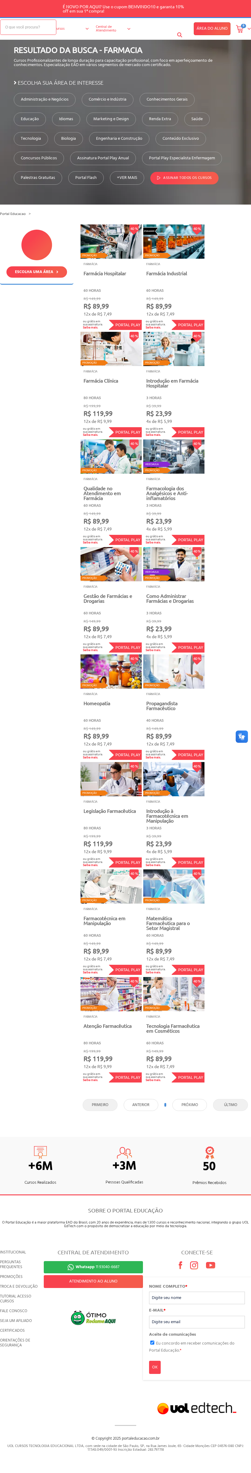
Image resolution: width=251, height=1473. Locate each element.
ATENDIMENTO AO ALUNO (93, 1281)
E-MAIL (157, 1310)
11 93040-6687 (97, 1267)
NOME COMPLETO (168, 1286)
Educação (30, 119)
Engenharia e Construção (119, 139)
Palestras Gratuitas (38, 178)
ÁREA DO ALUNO (212, 28)
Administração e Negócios (45, 100)
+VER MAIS (127, 178)
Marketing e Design (111, 119)
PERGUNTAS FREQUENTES (11, 1264)
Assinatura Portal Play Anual (103, 158)
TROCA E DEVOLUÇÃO (19, 1286)
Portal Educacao (13, 214)
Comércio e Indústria (107, 100)
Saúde (197, 119)
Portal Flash (86, 178)
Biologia (68, 139)
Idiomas (66, 119)
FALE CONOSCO (13, 1311)
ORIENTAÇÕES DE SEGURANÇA (15, 1343)
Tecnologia (31, 139)
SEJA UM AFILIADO (16, 1321)
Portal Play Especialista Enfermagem (182, 158)
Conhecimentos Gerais (167, 100)
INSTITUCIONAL (13, 1252)
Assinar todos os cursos (187, 178)
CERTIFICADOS (12, 1330)
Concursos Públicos (39, 158)
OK (155, 1367)
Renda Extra (160, 119)
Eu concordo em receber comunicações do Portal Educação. (191, 1347)
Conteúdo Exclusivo (181, 139)
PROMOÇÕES (11, 1277)
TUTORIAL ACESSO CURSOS (15, 1299)
